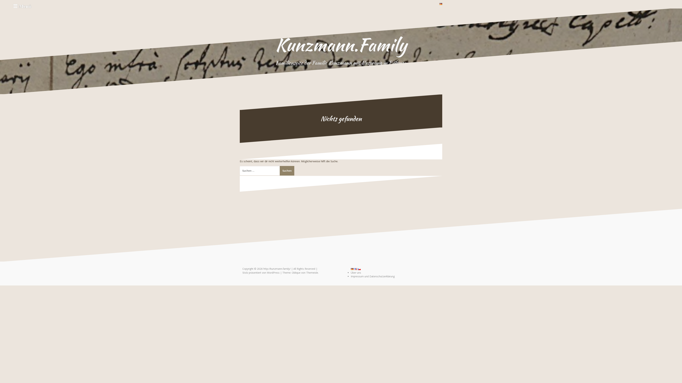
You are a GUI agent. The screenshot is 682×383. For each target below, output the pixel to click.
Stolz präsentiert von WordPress (261, 272)
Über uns (356, 272)
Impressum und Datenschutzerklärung (373, 276)
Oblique (296, 272)
